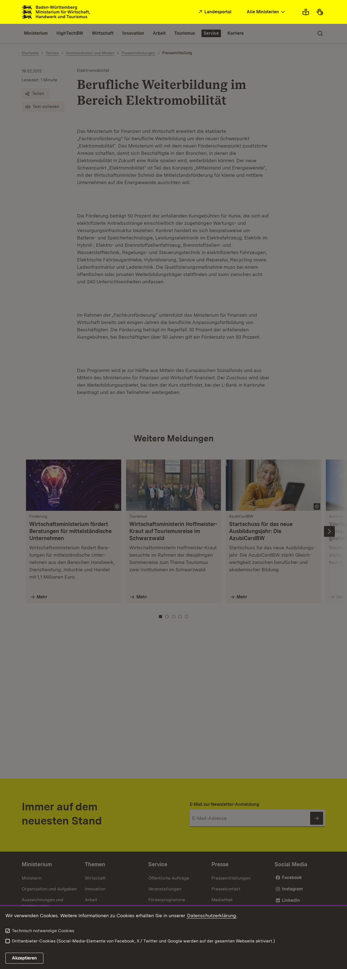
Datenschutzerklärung (211, 915)
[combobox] (266, 12)
